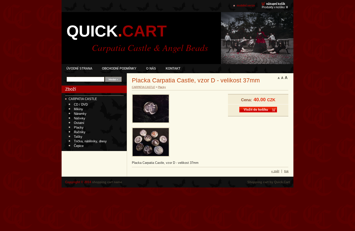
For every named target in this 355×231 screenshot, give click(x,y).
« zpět (275, 171)
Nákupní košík (275, 4)
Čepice (79, 146)
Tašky (78, 136)
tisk (286, 171)
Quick (116, 31)
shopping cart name (107, 182)
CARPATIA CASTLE (83, 99)
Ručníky (79, 132)
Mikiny (78, 109)
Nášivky (79, 118)
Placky (79, 127)
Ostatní (79, 123)
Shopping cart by (268, 182)
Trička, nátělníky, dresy (90, 141)
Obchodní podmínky (119, 68)
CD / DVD (81, 104)
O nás (151, 68)
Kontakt (173, 68)
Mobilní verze (246, 5)
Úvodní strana (79, 68)
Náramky (80, 114)
